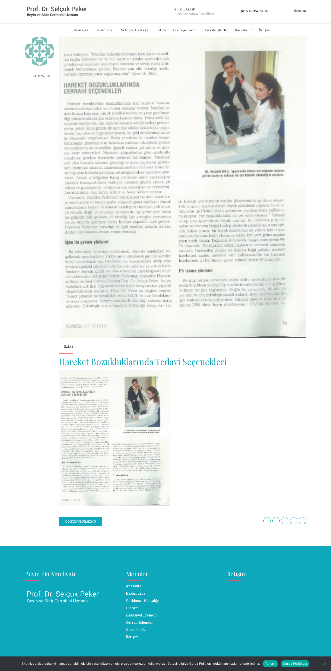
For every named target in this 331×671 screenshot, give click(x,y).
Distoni (161, 30)
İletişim (264, 30)
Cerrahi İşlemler (216, 30)
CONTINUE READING (80, 521)
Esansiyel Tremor (185, 30)
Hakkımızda (103, 30)
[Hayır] (325, 663)
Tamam (270, 663)
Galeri (68, 346)
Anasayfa (81, 30)
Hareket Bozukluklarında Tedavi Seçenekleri (143, 361)
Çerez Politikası (295, 663)
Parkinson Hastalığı (134, 30)
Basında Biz (243, 30)
